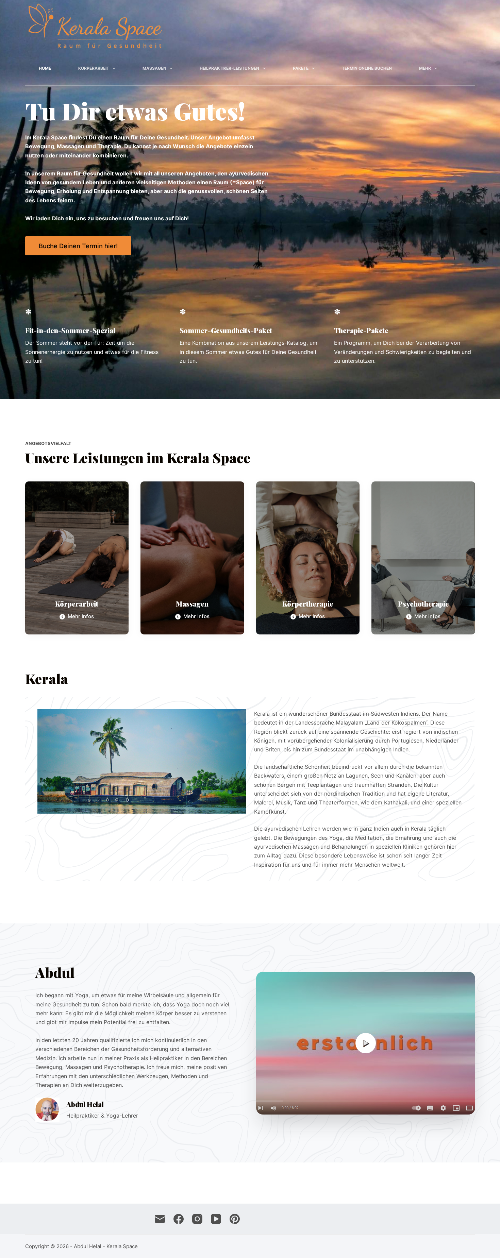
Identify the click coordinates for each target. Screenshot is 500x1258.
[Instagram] (197, 1219)
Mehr (425, 68)
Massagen (154, 68)
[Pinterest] (235, 1219)
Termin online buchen (367, 68)
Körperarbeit (93, 68)
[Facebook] (178, 1219)
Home (45, 68)
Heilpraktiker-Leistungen (229, 68)
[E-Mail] (160, 1219)
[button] (365, 1043)
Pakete (301, 68)
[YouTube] (216, 1219)
